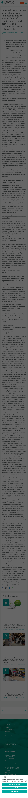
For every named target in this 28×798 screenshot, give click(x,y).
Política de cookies (21, 781)
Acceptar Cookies (14, 784)
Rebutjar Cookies (14, 788)
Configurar (14, 791)
